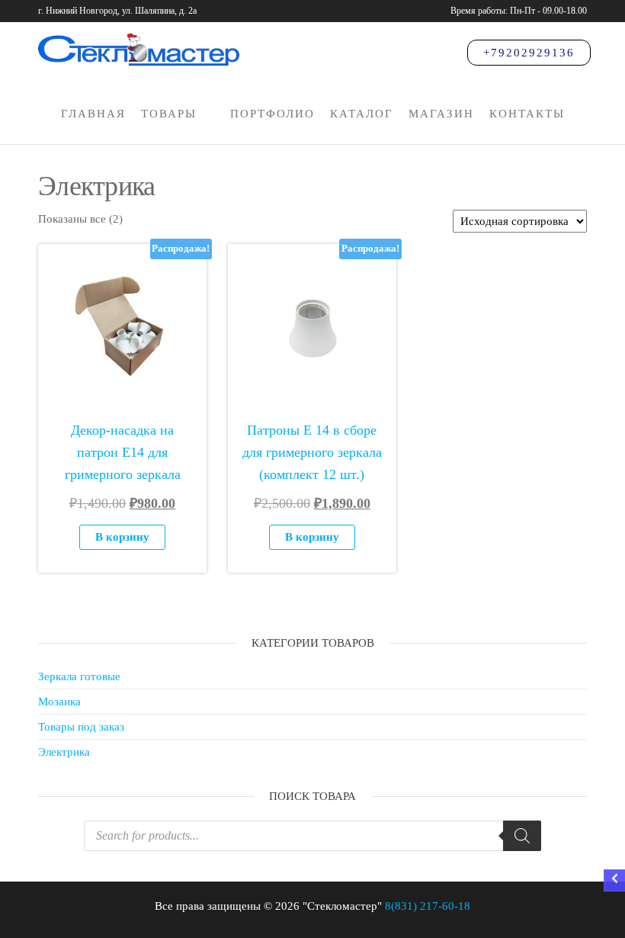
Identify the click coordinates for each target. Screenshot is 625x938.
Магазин (441, 114)
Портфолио (272, 114)
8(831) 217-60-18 (427, 906)
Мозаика (59, 701)
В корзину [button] (122, 537)
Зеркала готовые (79, 676)
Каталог (361, 114)
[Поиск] (522, 836)
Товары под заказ (81, 727)
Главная (93, 114)
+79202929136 (529, 53)
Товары (169, 114)
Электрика (64, 752)
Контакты (527, 114)
